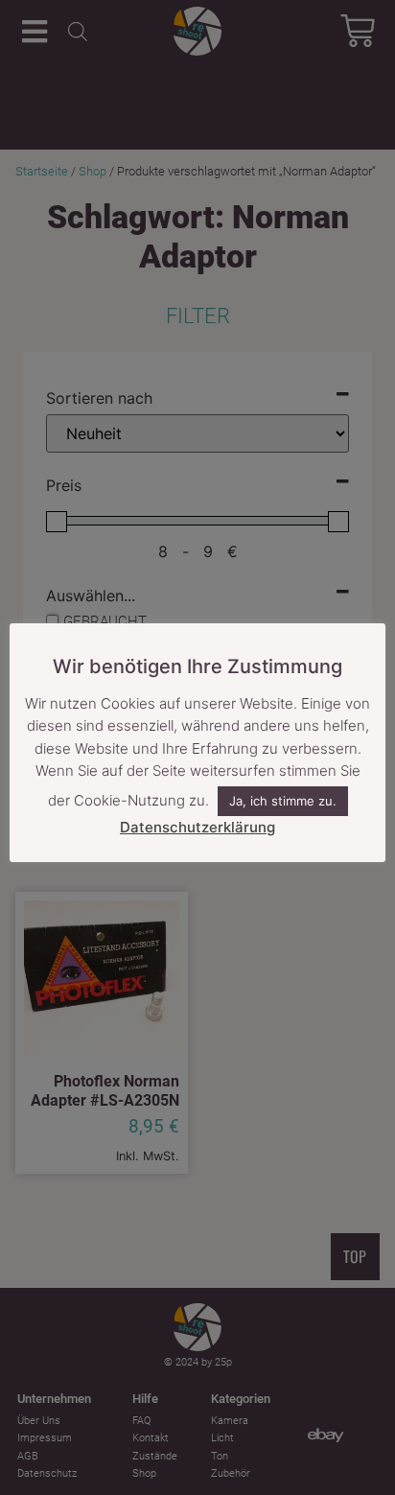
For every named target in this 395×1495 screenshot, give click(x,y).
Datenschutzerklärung (197, 827)
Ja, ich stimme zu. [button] (283, 800)
